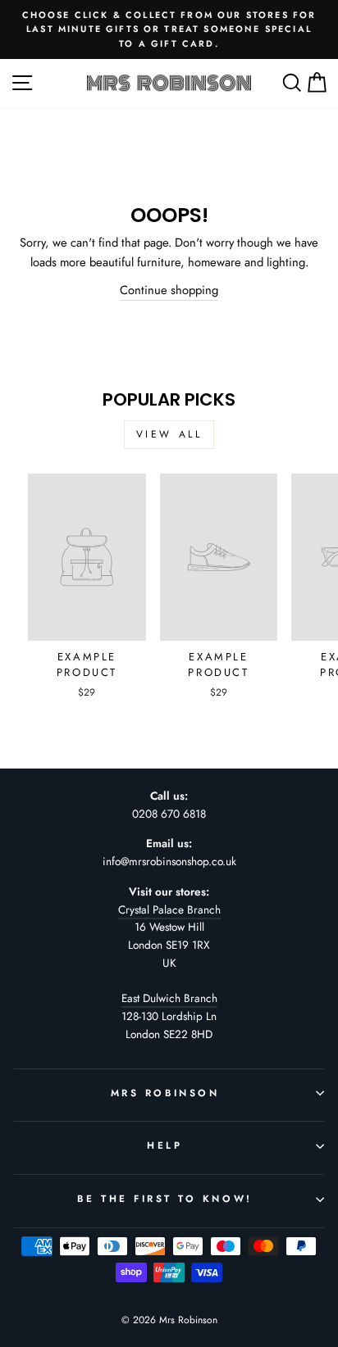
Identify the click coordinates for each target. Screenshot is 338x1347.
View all (169, 434)
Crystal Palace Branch (169, 909)
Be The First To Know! (164, 1198)
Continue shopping (169, 290)
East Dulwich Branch (169, 998)
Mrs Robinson (165, 1093)
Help (164, 1145)
